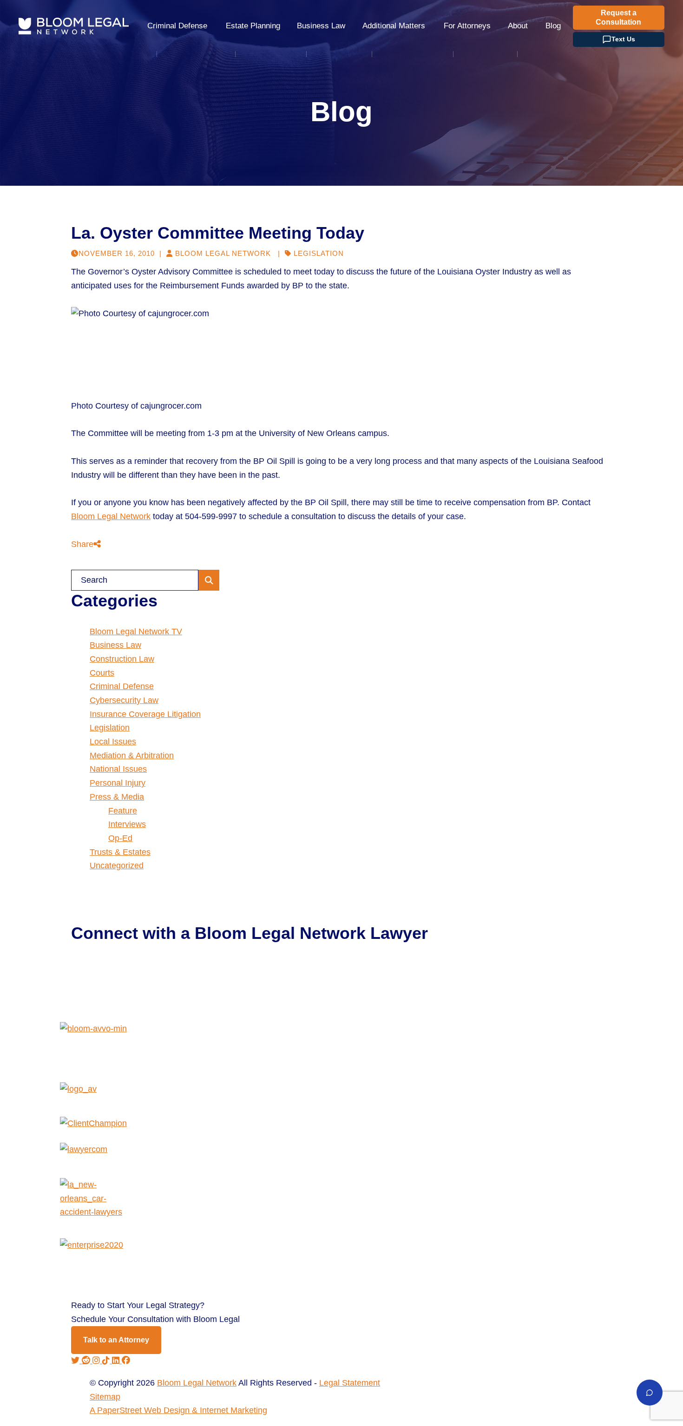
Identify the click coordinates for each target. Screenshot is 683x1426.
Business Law (321, 25)
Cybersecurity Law (124, 700)
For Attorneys (467, 25)
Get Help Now (107, 971)
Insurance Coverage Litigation (145, 714)
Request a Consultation (618, 17)
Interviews (127, 824)
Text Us (623, 39)
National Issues (118, 769)
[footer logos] (341, 1052)
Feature (122, 810)
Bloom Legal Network (111, 516)
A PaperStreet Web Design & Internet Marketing (178, 1410)
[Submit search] (208, 580)
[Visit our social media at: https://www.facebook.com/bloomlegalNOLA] (126, 1360)
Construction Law (122, 659)
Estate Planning (253, 25)
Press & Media (117, 796)
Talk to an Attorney (116, 1340)
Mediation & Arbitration (132, 755)
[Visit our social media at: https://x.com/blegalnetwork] (76, 1360)
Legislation (319, 253)
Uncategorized (117, 865)
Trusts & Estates (120, 852)
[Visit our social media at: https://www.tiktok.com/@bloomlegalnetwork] (107, 1360)
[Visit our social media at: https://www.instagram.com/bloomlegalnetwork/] (97, 1360)
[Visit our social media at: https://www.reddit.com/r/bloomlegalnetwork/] (87, 1360)
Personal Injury (117, 783)
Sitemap (105, 1396)
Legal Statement (349, 1382)
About (518, 25)
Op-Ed (120, 838)
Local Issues (113, 741)
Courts (102, 672)
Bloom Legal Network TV (136, 631)
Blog (553, 25)
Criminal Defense (177, 25)
